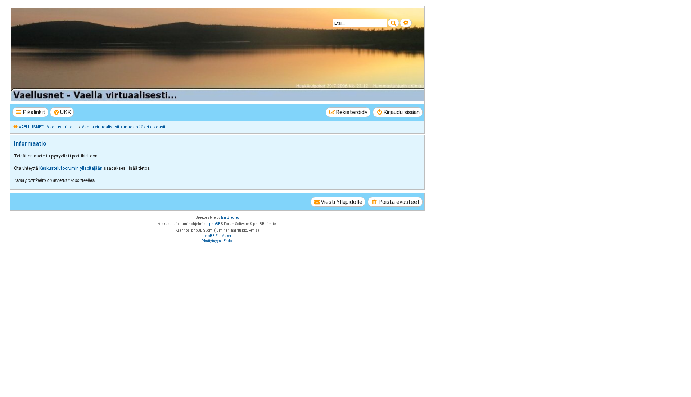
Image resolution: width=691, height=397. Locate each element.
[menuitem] (62, 112)
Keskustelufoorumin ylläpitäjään (71, 168)
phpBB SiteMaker (217, 236)
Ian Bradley (230, 217)
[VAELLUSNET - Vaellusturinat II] (217, 54)
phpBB (215, 224)
